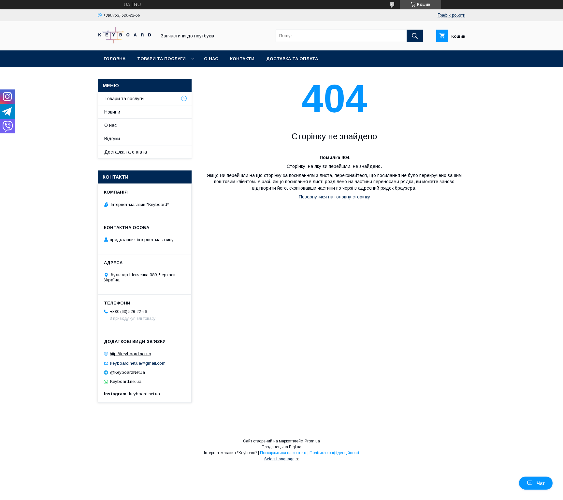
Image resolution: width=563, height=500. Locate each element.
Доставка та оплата (292, 58)
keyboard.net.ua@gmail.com (138, 363)
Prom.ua (312, 441)
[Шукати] (415, 36)
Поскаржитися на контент (283, 453)
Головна (114, 58)
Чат (541, 483)
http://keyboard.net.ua (130, 353)
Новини (112, 112)
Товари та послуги (161, 58)
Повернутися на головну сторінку (334, 196)
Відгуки (112, 138)
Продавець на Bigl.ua (281, 447)
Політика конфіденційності (334, 453)
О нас (211, 58)
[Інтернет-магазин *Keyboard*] (125, 42)
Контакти (242, 58)
